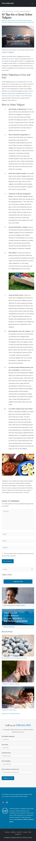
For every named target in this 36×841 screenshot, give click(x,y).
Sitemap (30, 837)
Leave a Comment (17, 20)
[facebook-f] (4, 802)
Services (7, 832)
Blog (30, 832)
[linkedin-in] (7, 802)
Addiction (13, 832)
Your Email (5, 744)
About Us (19, 832)
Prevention (17, 22)
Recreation (23, 22)
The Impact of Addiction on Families (11, 684)
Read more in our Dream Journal (11, 713)
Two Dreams (8, 3)
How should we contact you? (10, 769)
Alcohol (25, 20)
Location (25, 832)
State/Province (6, 753)
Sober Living (30, 22)
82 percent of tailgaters (13, 59)
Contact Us (18, 834)
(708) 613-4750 (18, 581)
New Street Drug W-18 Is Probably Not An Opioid (14, 658)
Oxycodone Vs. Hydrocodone (9, 710)
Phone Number (6, 761)
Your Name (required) (8, 736)
